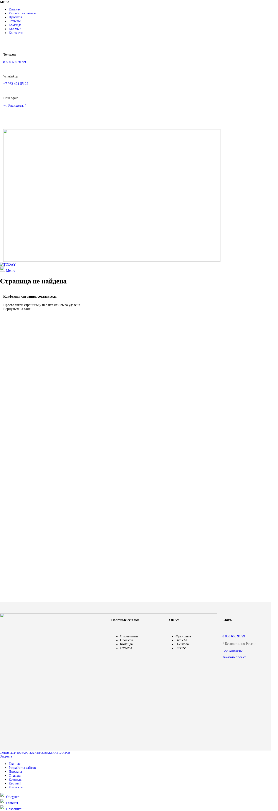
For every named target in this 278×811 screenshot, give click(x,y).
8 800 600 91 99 (14, 62)
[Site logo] (8, 264)
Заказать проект (234, 657)
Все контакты (232, 651)
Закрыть (6, 756)
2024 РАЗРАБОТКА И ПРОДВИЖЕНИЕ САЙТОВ (35, 752)
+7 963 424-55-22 (15, 83)
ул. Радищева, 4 (14, 105)
